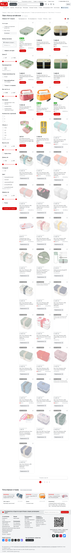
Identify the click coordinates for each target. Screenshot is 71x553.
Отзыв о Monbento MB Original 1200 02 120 (8, 496)
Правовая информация (7, 528)
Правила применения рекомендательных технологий (7, 531)
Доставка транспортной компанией (28, 523)
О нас (3, 520)
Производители (6, 526)
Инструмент (6, 7)
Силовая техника (33, 7)
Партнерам (16, 526)
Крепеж (12, 7)
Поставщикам (16, 523)
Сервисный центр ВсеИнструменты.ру (41, 520)
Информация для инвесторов (6, 522)
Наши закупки (16, 528)
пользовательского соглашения (49, 546)
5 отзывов (57, 494)
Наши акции (16, 518)
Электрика (25, 7)
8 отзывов (11, 494)
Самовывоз (27, 525)
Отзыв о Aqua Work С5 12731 (31, 496)
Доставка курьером (29, 519)
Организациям (16, 524)
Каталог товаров (6, 534)
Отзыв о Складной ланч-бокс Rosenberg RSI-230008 (54, 496)
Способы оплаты (29, 527)
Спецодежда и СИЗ (48, 7)
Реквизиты (4, 518)
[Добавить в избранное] (33, 23)
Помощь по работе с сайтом (41, 525)
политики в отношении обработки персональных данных (27, 546)
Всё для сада (18, 7)
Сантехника (56, 7)
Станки (40, 7)
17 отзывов (34, 494)
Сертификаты (5, 524)
